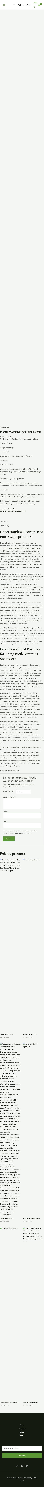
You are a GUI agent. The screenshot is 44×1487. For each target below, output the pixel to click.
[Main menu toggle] (4, 5)
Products (22, 1428)
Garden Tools (5, 428)
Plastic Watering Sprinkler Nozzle (14, 511)
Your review (9, 797)
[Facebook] (22, 1466)
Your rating (9, 791)
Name (6, 811)
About (22, 1432)
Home (22, 1425)
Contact (22, 1436)
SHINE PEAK (21, 5)
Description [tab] (4, 521)
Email (5, 821)
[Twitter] (27, 1466)
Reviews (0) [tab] (4, 526)
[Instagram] (17, 1466)
